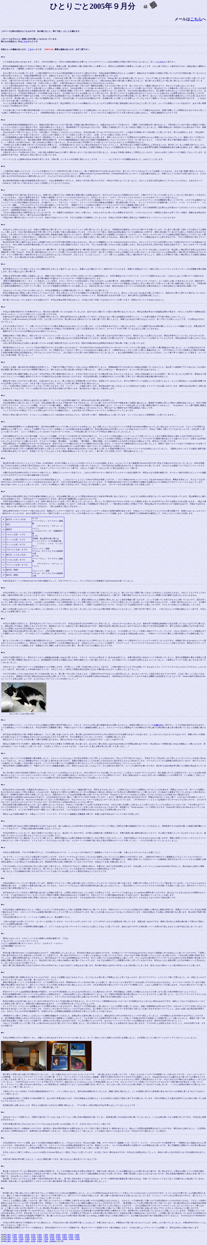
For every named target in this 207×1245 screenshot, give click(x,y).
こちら (196, 19)
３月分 (20, 1235)
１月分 (8, 1235)
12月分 (77, 1235)
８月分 (51, 1235)
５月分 (33, 1235)
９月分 (58, 1235)
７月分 (45, 1235)
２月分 (14, 1235)
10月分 (64, 1235)
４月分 (27, 1235)
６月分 (39, 1235)
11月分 (70, 1235)
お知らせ (158, 725)
